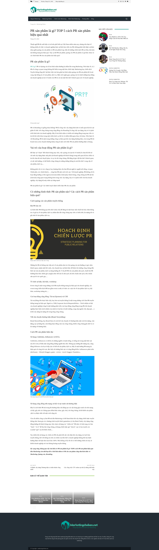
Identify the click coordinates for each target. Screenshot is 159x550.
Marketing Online (41, 24)
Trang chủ (33, 24)
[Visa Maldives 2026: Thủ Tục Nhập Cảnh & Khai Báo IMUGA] (40, 491)
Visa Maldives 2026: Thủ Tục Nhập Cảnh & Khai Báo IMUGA (40, 500)
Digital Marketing (114, 68)
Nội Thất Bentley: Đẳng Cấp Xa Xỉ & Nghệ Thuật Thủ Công (62, 500)
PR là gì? (33, 66)
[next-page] (34, 507)
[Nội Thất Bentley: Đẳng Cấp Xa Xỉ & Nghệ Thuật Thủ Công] (62, 491)
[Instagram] (121, 1)
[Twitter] (123, 1)
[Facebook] (119, 1)
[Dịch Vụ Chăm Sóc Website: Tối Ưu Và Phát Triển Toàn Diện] (103, 81)
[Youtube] (127, 1)
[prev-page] (31, 507)
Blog (40, 496)
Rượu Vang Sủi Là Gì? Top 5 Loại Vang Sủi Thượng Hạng (84, 501)
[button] (126, 19)
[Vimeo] (125, 1)
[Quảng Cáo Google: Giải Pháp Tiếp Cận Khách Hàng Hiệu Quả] (103, 70)
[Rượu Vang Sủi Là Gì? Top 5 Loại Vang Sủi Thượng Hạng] (83, 491)
